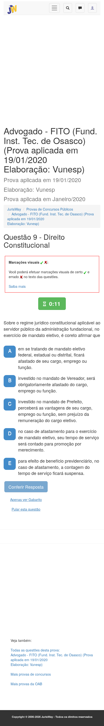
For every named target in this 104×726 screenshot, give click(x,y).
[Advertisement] (52, 69)
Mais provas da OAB (26, 683)
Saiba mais (17, 286)
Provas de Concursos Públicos (49, 209)
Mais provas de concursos (31, 674)
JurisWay (14, 209)
